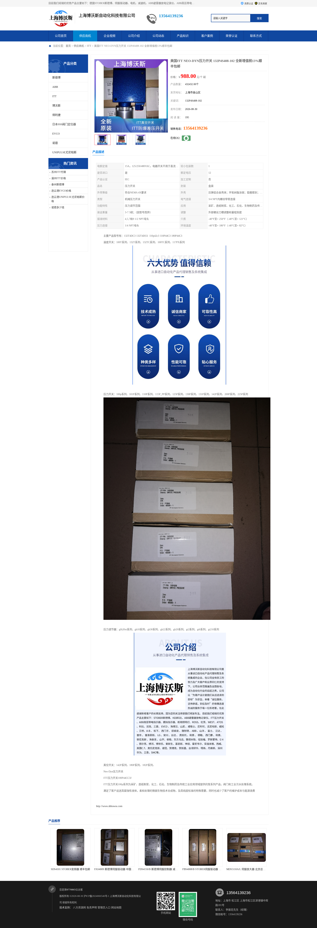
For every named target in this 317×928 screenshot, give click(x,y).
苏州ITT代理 (58, 172)
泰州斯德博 (57, 184)
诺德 (55, 143)
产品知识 (183, 35)
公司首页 (61, 35)
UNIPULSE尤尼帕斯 (64, 152)
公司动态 (158, 35)
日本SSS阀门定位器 (64, 124)
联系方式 (256, 35)
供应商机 (85, 35)
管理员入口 (104, 907)
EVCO (56, 133)
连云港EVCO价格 (61, 190)
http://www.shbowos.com (109, 806)
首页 (68, 46)
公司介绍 (134, 35)
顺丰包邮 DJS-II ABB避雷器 (202, 869)
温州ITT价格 (58, 178)
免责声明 (92, 907)
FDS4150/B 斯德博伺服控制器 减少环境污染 (75, 869)
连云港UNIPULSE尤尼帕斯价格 (68, 199)
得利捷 (56, 114)
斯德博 (56, 77)
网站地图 (116, 907)
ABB (55, 86)
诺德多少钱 (57, 207)
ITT (89, 46)
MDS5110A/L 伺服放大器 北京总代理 (159, 869)
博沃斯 (56, 105)
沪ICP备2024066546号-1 (96, 896)
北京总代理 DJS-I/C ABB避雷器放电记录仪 (250, 869)
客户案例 (207, 35)
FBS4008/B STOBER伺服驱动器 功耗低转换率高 (121, 869)
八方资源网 (79, 907)
